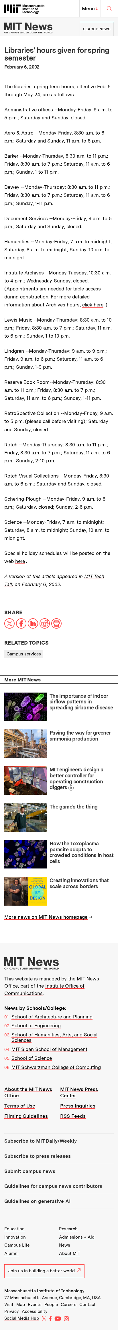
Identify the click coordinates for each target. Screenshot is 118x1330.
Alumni (11, 1253)
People (51, 1304)
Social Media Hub (21, 1318)
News (64, 1245)
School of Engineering (36, 1025)
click (88, 305)
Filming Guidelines (26, 1116)
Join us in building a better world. (42, 1270)
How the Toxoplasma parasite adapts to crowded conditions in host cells (82, 852)
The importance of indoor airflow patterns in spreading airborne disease (81, 702)
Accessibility (35, 1311)
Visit (8, 1304)
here (98, 305)
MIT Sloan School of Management (49, 1049)
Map (20, 1304)
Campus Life (17, 1245)
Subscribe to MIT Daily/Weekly (40, 1141)
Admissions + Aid (77, 1237)
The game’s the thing (73, 807)
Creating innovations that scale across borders (79, 883)
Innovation (15, 1237)
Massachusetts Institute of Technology (44, 1290)
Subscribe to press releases (37, 1156)
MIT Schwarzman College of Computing (56, 1067)
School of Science (31, 1058)
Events (35, 1304)
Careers (68, 1304)
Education (14, 1228)
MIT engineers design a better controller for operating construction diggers (76, 778)
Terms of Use (19, 1106)
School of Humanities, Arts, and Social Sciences (54, 1037)
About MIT (69, 1253)
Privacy (11, 1311)
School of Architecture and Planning (52, 1017)
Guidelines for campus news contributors (53, 1186)
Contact (87, 1304)
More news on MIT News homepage (46, 917)
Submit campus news (29, 1171)
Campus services (24, 654)
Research (68, 1228)
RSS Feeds (73, 1116)
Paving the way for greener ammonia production (80, 736)
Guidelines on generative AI (37, 1201)
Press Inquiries (77, 1106)
